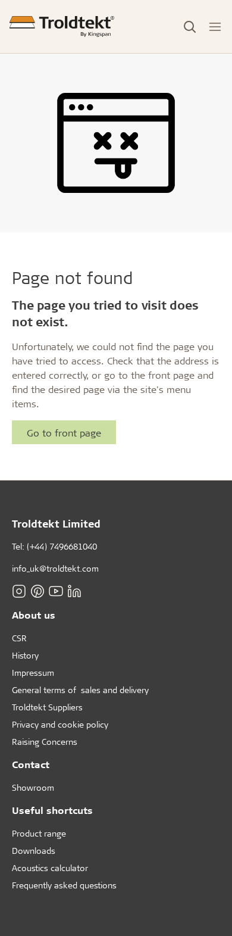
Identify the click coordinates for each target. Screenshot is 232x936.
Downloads (33, 850)
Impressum (33, 672)
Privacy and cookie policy (60, 724)
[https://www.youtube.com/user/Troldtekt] (56, 591)
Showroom (33, 787)
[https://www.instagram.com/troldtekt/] (19, 591)
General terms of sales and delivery (80, 689)
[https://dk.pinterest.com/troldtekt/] (37, 591)
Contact (30, 764)
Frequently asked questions (64, 885)
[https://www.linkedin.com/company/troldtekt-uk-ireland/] (74, 591)
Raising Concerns (44, 741)
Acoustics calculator (50, 867)
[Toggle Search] (190, 27)
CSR (19, 638)
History (25, 655)
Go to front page (64, 432)
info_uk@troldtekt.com (55, 568)
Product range (39, 833)
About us (33, 615)
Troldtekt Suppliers (47, 707)
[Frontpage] (62, 26)
